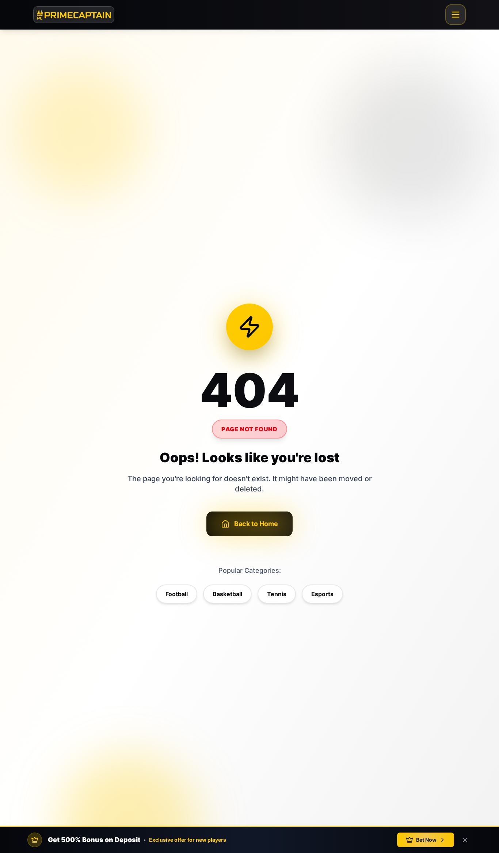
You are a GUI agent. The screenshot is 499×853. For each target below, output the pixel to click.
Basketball (227, 594)
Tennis (276, 594)
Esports (322, 594)
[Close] (465, 839)
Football (176, 594)
